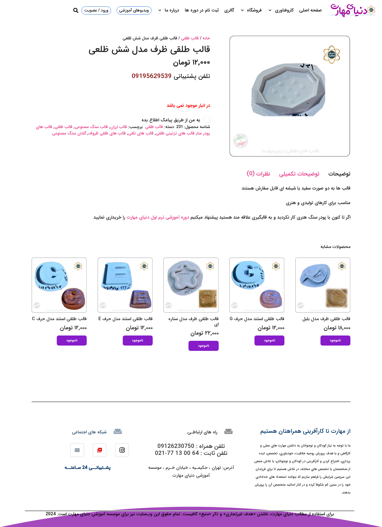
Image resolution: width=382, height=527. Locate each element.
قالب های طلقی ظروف (107, 133)
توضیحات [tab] (339, 173)
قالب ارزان (118, 127)
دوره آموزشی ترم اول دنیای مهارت (158, 217)
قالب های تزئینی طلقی (175, 133)
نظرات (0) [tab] (258, 173)
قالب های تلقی (141, 133)
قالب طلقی (190, 38)
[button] (271, 10)
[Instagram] (122, 450)
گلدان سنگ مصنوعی (69, 133)
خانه (206, 38)
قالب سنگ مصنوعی (91, 127)
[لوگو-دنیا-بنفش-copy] (352, 10)
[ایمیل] (77, 450)
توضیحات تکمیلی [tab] (299, 173)
